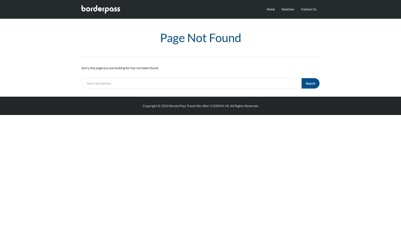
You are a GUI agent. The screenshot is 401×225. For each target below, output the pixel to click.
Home (271, 9)
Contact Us (308, 9)
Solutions (288, 9)
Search (310, 83)
